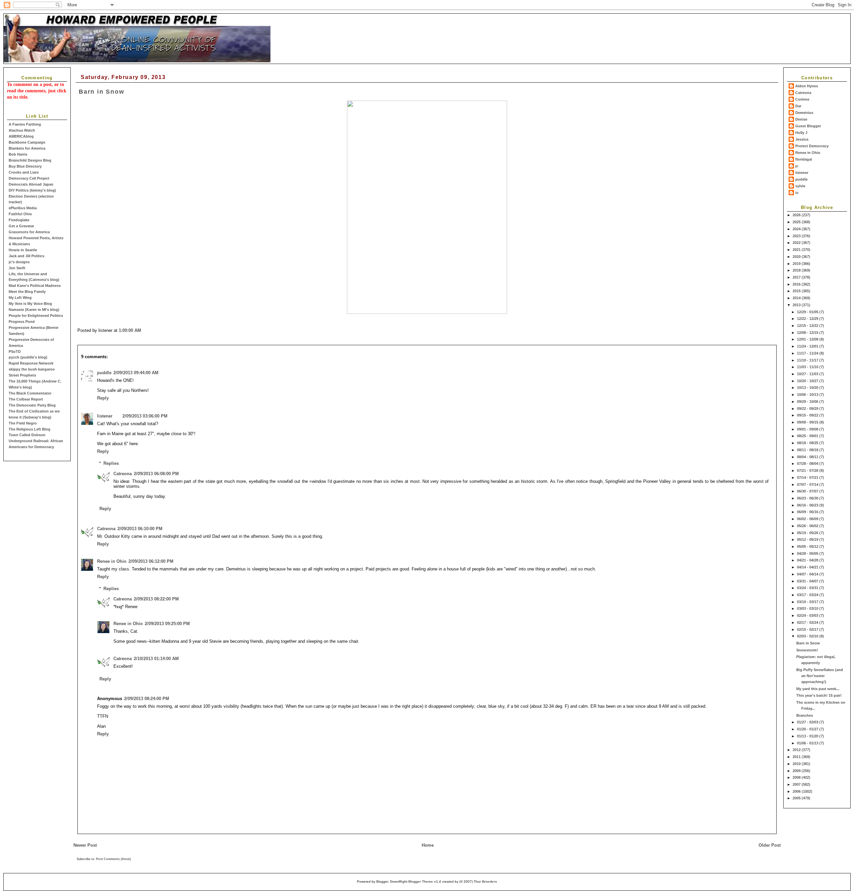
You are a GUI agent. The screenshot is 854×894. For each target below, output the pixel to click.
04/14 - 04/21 (808, 567)
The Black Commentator (30, 393)
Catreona (803, 93)
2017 (797, 277)
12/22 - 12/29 (808, 319)
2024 (797, 229)
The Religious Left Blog (29, 429)
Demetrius (804, 113)
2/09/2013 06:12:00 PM (150, 561)
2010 (797, 764)
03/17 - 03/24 (808, 595)
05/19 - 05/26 (808, 533)
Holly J (801, 133)
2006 (797, 791)
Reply (103, 398)
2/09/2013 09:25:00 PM (167, 623)
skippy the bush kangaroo (32, 369)
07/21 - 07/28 (808, 470)
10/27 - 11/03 (808, 374)
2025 (797, 222)
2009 (797, 771)
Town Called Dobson (27, 435)
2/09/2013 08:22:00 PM (156, 598)
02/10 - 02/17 (808, 629)
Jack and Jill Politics (26, 256)
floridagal (803, 159)
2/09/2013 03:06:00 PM (144, 416)
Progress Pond (22, 322)
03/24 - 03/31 (808, 588)
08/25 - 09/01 (808, 436)
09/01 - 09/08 (808, 429)
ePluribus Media (23, 208)
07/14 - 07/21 (808, 477)
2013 (797, 305)
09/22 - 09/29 (808, 409)
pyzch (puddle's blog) (28, 357)
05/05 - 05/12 (808, 546)
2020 (797, 257)
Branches (804, 715)
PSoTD (15, 352)
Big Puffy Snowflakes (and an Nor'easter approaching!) (819, 676)
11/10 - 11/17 (808, 360)
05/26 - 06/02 (808, 526)
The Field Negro (23, 423)
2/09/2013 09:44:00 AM (135, 372)
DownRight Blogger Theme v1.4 (415, 881)
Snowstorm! (807, 650)
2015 (797, 291)
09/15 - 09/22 (808, 415)
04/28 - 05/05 (808, 553)
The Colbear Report (26, 399)
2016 (797, 284)
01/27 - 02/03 (808, 722)
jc (796, 166)
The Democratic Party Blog (32, 405)
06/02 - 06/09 (808, 519)
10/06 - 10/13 (808, 395)
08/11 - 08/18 (808, 450)
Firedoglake (19, 220)
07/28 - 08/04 (808, 463)
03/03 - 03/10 (808, 608)
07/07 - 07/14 (808, 484)
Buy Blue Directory (25, 166)
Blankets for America (27, 148)
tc (797, 193)
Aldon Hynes (806, 86)
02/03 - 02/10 (808, 636)
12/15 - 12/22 (808, 326)
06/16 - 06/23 (808, 505)
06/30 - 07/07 (808, 491)
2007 (797, 784)
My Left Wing (20, 298)
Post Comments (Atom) (113, 859)
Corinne (802, 99)
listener (801, 173)
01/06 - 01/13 (808, 743)
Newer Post (85, 845)
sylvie (800, 186)
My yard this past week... (817, 689)
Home (428, 845)
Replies (111, 463)
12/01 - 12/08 (808, 339)
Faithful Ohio (20, 214)
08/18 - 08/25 (808, 443)
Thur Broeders (485, 881)
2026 (797, 215)
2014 (797, 298)
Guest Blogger (808, 126)
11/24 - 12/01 (808, 346)
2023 (797, 236)
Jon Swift (17, 268)
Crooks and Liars (24, 172)
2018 (797, 270)
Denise (801, 119)
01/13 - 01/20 (808, 736)
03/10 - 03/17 (808, 602)
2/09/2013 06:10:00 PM (139, 528)
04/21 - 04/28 (808, 560)
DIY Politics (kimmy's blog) (32, 190)
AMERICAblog (21, 136)
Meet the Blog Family (27, 292)
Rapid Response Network (31, 363)
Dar (798, 106)
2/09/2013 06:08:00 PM (156, 473)
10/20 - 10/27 (808, 381)
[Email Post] (143, 330)
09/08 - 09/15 (808, 422)
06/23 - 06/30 (808, 498)
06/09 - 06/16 (808, 512)
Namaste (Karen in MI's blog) (34, 310)
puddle (801, 179)
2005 (797, 798)
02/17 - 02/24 (808, 622)
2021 (797, 250)
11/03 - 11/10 (808, 367)
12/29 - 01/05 (808, 312)
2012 (797, 750)
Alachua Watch (22, 130)
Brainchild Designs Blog (30, 160)
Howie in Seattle (23, 250)
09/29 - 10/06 (808, 402)
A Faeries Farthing (25, 124)
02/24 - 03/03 (808, 615)
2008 (797, 777)
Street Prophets (22, 375)
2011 (797, 757)
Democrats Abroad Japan (31, 184)
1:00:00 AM (130, 330)
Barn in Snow (808, 643)
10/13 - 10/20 (808, 388)
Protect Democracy (812, 146)
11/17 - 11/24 (808, 353)
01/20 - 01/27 (808, 729)
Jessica (801, 139)
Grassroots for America (29, 232)
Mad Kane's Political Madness (35, 286)
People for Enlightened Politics (36, 316)
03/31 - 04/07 (808, 581)
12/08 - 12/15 (808, 333)
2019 (797, 264)
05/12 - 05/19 (808, 539)
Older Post (770, 845)
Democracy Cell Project (29, 178)
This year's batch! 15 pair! (819, 695)
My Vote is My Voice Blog (30, 304)
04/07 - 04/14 (808, 574)
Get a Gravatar (21, 226)
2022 (797, 243)
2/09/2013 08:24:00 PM (146, 698)
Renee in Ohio (807, 153)
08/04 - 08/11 (808, 457)
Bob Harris (18, 154)
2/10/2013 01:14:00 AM (156, 658)
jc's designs (19, 262)
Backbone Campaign (27, 142)
